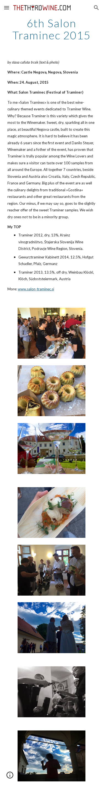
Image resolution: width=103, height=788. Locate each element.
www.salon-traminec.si (36, 289)
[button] (6, 7)
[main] (51, 29)
